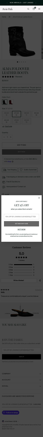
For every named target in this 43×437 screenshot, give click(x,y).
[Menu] (39, 8)
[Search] (28, 8)
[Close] (39, 198)
